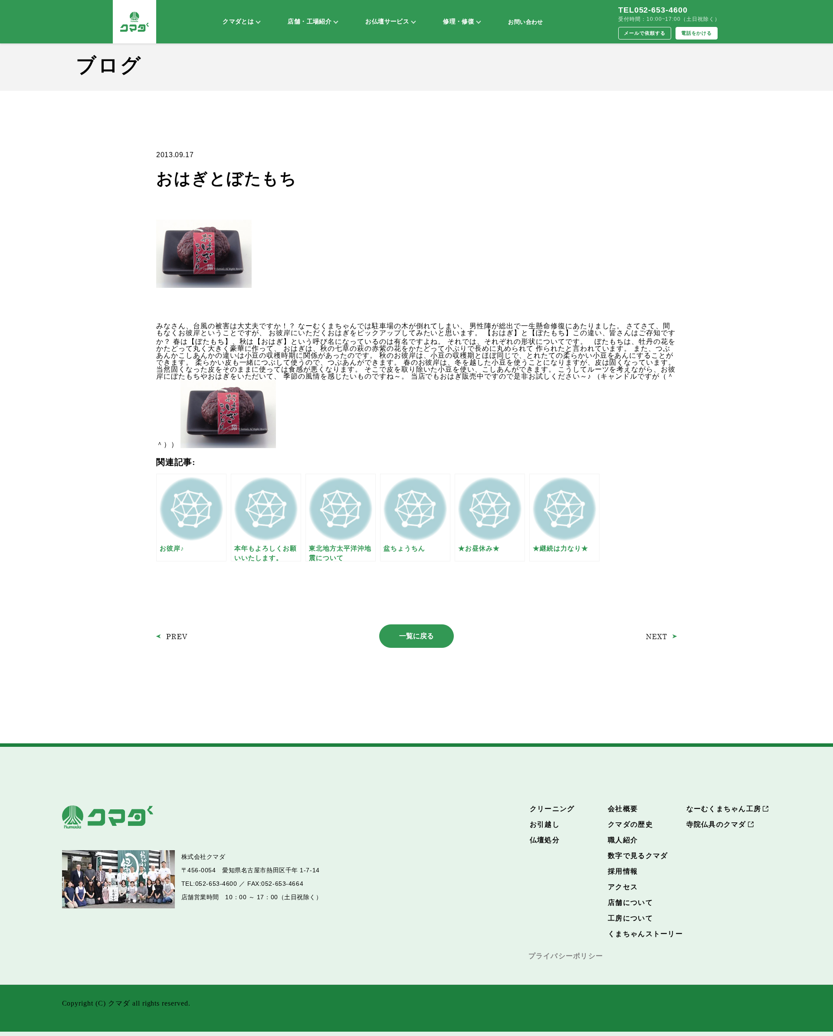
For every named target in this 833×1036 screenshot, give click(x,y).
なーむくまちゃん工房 (723, 808)
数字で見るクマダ (638, 855)
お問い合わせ (525, 22)
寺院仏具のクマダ (716, 824)
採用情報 (623, 871)
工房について (630, 918)
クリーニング (552, 808)
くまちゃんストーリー (645, 933)
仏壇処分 (545, 840)
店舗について (630, 902)
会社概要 (623, 808)
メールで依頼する (645, 33)
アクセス (623, 887)
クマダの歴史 (630, 824)
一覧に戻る (416, 636)
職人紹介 (623, 840)
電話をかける (696, 33)
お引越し (545, 824)
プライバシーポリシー (565, 956)
